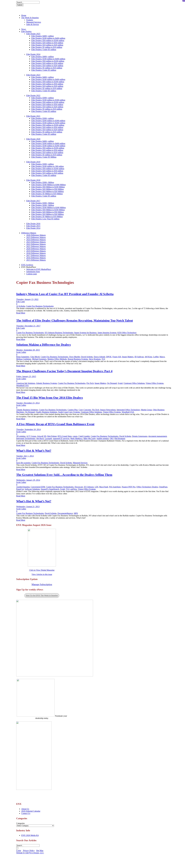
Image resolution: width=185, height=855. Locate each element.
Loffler (156, 357)
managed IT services (61, 438)
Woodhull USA (22, 385)
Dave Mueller (74, 357)
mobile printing (103, 438)
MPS (76, 513)
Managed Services (33, 22)
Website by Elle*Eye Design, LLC (30, 853)
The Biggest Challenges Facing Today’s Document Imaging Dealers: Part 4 (64, 371)
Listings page (31, 274)
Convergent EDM (38, 487)
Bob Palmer (52, 436)
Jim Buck (40, 438)
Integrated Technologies (25, 438)
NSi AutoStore (115, 487)
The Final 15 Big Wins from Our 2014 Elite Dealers (49, 397)
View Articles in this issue (42, 574)
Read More (20, 313)
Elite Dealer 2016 (33, 224)
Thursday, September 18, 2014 (28, 429)
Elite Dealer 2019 (33, 162)
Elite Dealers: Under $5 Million (43, 157)
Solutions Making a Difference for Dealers (43, 344)
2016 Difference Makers (36, 258)
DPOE (109, 357)
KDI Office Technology (127, 333)
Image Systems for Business (85, 333)
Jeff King (148, 357)
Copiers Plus (73, 410)
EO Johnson (89, 487)
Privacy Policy (29, 850)
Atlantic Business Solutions (27, 410)
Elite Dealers (26, 31)
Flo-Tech (90, 383)
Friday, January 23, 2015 (26, 376)
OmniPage (163, 487)
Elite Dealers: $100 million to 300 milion (47, 166)
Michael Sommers (39, 359)
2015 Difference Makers (36, 260)
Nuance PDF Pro (128, 487)
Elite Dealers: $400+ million (42, 36)
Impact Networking (108, 410)
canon (75, 436)
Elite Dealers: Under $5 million (43, 49)
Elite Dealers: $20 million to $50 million (47, 43)
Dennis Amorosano (139, 436)
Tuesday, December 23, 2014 (28, 403)
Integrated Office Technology (128, 410)
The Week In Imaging (30, 18)
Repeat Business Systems (78, 359)
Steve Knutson (95, 359)
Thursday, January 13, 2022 (27, 299)
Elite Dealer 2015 (33, 226)
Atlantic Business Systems (46, 383)
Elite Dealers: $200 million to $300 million (48, 121)
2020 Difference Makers (36, 249)
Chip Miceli (35, 357)
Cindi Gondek (84, 436)
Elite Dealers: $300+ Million (42, 182)
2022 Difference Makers (36, 244)
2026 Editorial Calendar (30, 811)
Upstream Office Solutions (134, 383)
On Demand (112, 383)
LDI (96, 487)
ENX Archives (27, 265)
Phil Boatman (119, 438)
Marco (162, 357)
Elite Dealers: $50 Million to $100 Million (48, 187)
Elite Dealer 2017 (33, 201)
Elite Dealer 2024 (33, 54)
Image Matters (127, 357)
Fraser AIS (117, 357)
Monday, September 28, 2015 (28, 350)
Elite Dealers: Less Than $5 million (45, 219)
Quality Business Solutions (46, 412)
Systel (120, 383)
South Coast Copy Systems (69, 412)
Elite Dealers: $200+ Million (42, 205)
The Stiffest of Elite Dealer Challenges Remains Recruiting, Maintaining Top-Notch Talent (74, 320)
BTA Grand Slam (65, 436)
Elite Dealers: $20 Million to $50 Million (47, 189)
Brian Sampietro (22, 357)
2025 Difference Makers (36, 237)
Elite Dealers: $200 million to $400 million (48, 143)
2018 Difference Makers (36, 253)
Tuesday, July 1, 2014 (25, 456)
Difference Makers (28, 233)
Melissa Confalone (23, 359)
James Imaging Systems (107, 333)
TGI (103, 359)
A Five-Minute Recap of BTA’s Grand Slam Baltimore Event (55, 424)
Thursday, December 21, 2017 (28, 326)
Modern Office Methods (57, 359)
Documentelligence (65, 513)
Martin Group (146, 410)
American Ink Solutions (25, 383)
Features (29, 20)
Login (18, 850)
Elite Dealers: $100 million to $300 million (48, 100)
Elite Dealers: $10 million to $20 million (47, 45)
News (23, 29)
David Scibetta (87, 357)
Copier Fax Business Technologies (40, 306)
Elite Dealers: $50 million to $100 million (47, 40)
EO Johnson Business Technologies (59, 333)
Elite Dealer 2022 (33, 95)
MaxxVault (103, 487)
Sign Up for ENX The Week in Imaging (42, 595)
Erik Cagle (20, 302)
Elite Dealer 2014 (33, 228)
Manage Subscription (42, 584)
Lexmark (48, 438)
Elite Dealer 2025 (33, 34)
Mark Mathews (76, 438)
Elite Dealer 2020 (33, 139)
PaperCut (20, 489)
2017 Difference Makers (36, 255)
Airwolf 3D (41, 436)
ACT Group (31, 436)
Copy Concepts (85, 410)
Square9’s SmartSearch (50, 489)
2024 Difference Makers (36, 240)
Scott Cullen (21, 352)
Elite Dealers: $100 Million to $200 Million (48, 207)
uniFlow (73, 489)
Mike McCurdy (89, 438)
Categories (20, 823)
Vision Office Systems (154, 383)
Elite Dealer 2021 (33, 116)
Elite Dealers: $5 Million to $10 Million (47, 194)
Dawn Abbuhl (99, 357)
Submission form (33, 272)
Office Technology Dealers (147, 487)
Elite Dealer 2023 (33, 75)
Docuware (79, 487)
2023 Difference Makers (36, 242)
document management (157, 436)
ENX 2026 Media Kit (30, 835)
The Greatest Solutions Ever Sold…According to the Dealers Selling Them (64, 474)
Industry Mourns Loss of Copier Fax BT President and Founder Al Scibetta (65, 294)
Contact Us (25, 813)
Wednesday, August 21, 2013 (28, 506)
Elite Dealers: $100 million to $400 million (48, 38)
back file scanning (23, 463)
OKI (111, 438)
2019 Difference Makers (36, 251)
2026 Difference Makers (36, 235)
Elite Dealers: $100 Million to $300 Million (48, 185)
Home (23, 15)
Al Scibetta (20, 306)
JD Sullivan (139, 357)
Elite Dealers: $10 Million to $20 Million (47, 191)
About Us (25, 809)
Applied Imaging (23, 487)
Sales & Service (32, 24)
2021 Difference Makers (36, 246)
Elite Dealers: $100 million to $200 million (48, 123)
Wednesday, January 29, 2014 (28, 480)
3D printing (20, 436)
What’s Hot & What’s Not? (33, 450)
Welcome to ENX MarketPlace (38, 269)
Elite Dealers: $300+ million (42, 98)
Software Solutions (32, 489)
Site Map (39, 850)
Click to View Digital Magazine (41, 570)
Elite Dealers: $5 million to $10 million (46, 47)
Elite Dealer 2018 (33, 180)
